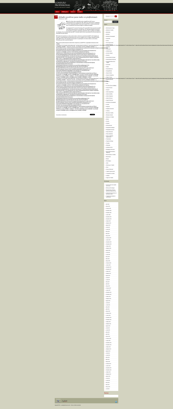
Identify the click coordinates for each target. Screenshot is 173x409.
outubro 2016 (108, 296)
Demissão (107, 55)
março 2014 (108, 361)
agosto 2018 (108, 250)
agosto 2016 (108, 300)
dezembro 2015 (108, 317)
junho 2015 (108, 330)
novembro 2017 (108, 269)
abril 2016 (107, 309)
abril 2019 (107, 233)
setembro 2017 (108, 273)
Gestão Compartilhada (109, 91)
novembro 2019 (108, 218)
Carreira (107, 40)
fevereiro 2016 (108, 313)
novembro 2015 (108, 319)
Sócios (107, 167)
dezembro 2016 (108, 292)
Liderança (107, 110)
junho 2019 (108, 229)
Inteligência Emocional (110, 108)
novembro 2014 (108, 344)
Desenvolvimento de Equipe (110, 57)
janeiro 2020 (108, 214)
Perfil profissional (109, 125)
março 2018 (108, 260)
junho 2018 (108, 254)
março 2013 (108, 386)
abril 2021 (107, 204)
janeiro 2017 (108, 290)
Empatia (107, 66)
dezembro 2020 (108, 210)
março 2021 (108, 206)
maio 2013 (108, 382)
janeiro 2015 (108, 340)
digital (66, 18)
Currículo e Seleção (109, 53)
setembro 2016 (108, 298)
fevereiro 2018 (108, 262)
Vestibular (107, 175)
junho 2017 (108, 279)
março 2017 (108, 286)
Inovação (107, 104)
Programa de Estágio (109, 141)
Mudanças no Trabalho (110, 117)
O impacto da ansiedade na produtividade (110, 197)
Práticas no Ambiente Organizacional (109, 136)
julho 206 (107, 388)
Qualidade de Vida (109, 147)
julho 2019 (108, 227)
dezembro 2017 (108, 267)
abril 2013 (107, 384)
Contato (80, 12)
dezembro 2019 (108, 216)
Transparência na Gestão (110, 173)
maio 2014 (108, 357)
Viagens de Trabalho (109, 177)
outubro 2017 (108, 271)
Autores (73, 12)
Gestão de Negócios (109, 96)
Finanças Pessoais (109, 87)
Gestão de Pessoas (109, 98)
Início (57, 12)
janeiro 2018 (108, 265)
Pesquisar (105, 20)
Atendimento (108, 32)
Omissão (107, 121)
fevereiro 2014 (108, 363)
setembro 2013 (108, 374)
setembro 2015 (108, 323)
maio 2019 (108, 231)
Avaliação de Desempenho (110, 36)
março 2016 (108, 311)
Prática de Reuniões (109, 133)
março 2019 (108, 235)
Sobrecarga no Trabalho (110, 165)
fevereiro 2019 (108, 237)
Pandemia (107, 123)
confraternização (109, 51)
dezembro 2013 (108, 367)
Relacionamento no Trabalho (111, 154)
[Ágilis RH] (64, 401)
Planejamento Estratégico (110, 127)
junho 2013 (108, 380)
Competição (108, 46)
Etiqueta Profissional (109, 79)
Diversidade (108, 64)
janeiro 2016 (108, 315)
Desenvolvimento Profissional (111, 59)
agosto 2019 (108, 225)
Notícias (107, 119)
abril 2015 (107, 334)
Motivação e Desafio (109, 114)
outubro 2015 (108, 321)
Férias (107, 83)
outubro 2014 (108, 346)
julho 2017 (108, 277)
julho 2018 (108, 252)
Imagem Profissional (109, 100)
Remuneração (108, 156)
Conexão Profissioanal (86, 5)
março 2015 (108, 336)
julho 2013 (108, 378)
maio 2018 (108, 256)
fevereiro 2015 (108, 338)
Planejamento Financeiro (110, 129)
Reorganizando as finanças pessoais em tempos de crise (111, 190)
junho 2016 (108, 304)
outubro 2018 (108, 246)
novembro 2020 (108, 212)
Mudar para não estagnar (110, 187)
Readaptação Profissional (110, 149)
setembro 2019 (108, 223)
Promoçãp (107, 143)
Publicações (65, 12)
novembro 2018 (108, 244)
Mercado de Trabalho (109, 112)
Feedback (107, 81)
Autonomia (108, 34)
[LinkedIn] (116, 402)
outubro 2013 (108, 372)
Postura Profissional (109, 131)
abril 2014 (107, 359)
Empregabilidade (109, 70)
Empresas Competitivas (110, 75)
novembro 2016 (108, 294)
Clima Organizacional (109, 42)
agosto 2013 (108, 376)
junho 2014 (108, 355)
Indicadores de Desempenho (111, 102)
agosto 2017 (108, 275)
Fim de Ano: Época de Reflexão (111, 85)
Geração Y (108, 89)
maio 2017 (108, 281)
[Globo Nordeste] (58, 401)
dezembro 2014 (108, 342)
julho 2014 (108, 353)
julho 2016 (108, 302)
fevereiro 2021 (108, 208)
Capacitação (108, 38)
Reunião (107, 158)
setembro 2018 (108, 248)
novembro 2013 (108, 369)
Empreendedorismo (109, 68)
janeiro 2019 (108, 239)
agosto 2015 (108, 325)
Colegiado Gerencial (109, 44)
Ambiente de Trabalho (109, 30)
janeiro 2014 (108, 365)
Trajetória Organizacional (110, 171)
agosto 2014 (108, 351)
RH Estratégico (108, 160)
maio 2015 (108, 332)
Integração (108, 106)
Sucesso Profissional (109, 169)
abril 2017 (107, 283)
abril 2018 (107, 258)
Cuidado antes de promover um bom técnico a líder (111, 193)
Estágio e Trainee (109, 77)
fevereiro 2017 (108, 288)
